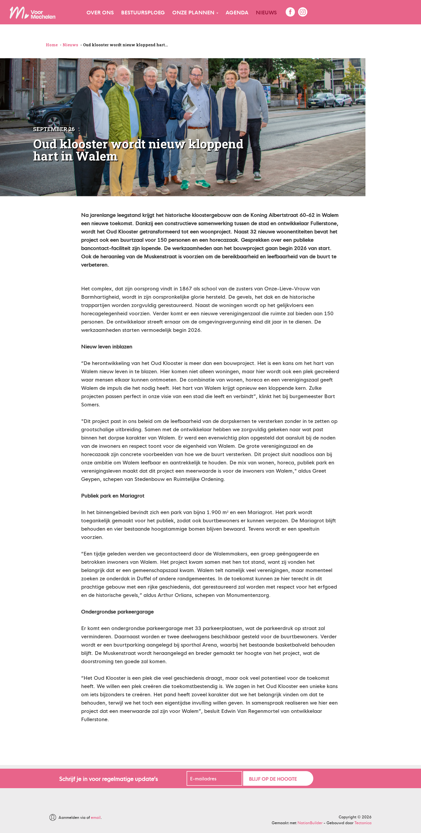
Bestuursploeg (143, 12)
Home (52, 44)
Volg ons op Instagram (302, 12)
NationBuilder (310, 822)
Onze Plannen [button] (194, 12)
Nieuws (266, 12)
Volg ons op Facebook (290, 12)
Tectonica (363, 822)
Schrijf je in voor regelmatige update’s (108, 778)
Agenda (237, 12)
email (96, 817)
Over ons (100, 12)
